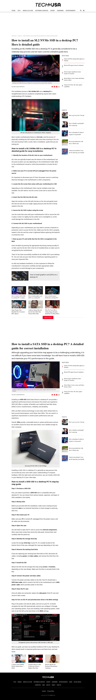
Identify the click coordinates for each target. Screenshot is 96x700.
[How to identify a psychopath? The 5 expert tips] (65, 124)
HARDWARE (60, 10)
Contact (44, 691)
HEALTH (48, 685)
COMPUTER (38, 685)
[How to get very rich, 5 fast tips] (65, 115)
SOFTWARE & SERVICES (41, 10)
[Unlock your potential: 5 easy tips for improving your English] (65, 151)
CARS (43, 685)
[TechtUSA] (48, 5)
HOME (13, 10)
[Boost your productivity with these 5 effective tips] (65, 142)
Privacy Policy (50, 691)
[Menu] (83, 10)
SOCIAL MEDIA (77, 682)
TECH (19, 10)
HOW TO (59, 685)
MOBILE (20, 682)
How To (20, 36)
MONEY (52, 10)
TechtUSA (14, 36)
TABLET (53, 685)
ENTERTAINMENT (70, 10)
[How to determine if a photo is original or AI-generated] (65, 133)
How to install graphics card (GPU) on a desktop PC (43, 276)
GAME (70, 682)
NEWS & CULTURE (28, 10)
